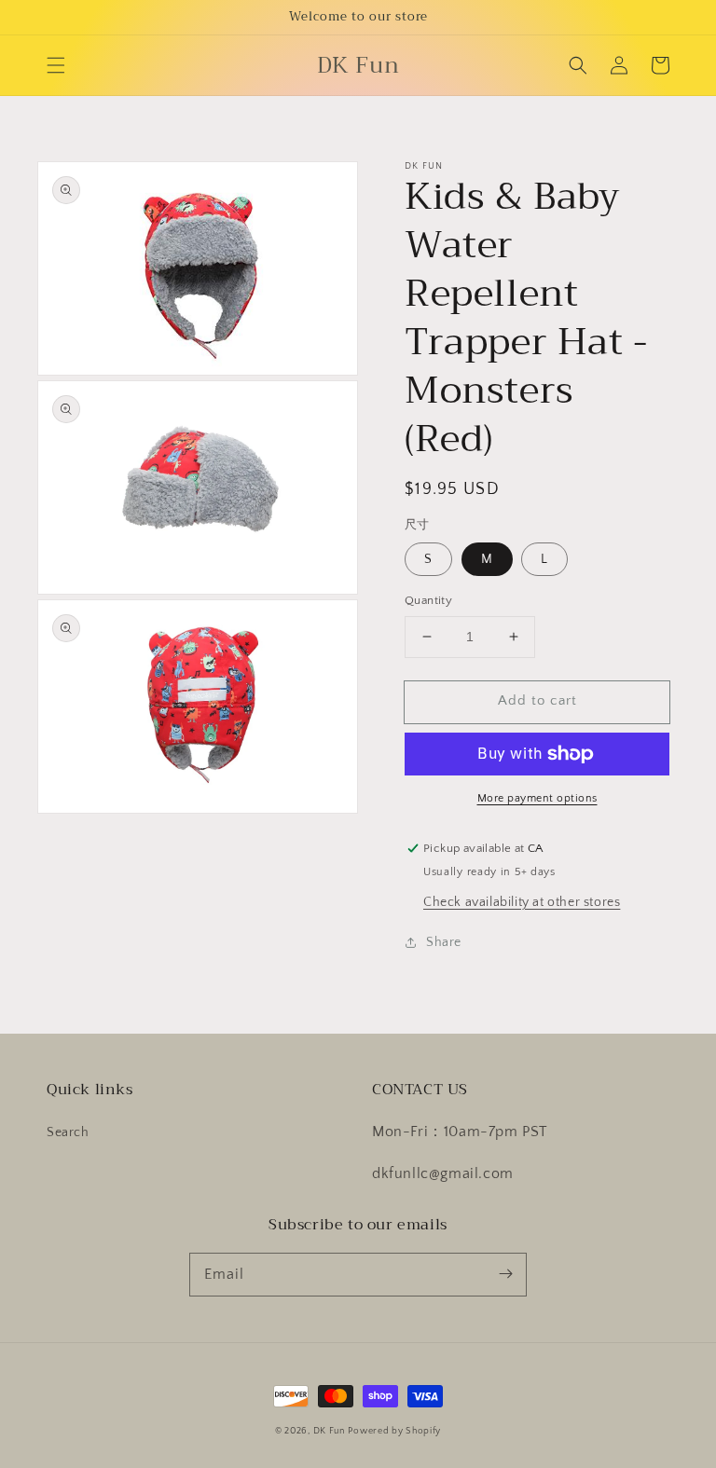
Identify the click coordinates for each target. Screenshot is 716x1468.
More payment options (537, 798)
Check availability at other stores (521, 902)
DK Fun (329, 1431)
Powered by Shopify (394, 1431)
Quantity (428, 600)
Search (68, 1132)
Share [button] (443, 942)
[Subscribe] (505, 1274)
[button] (55, 65)
